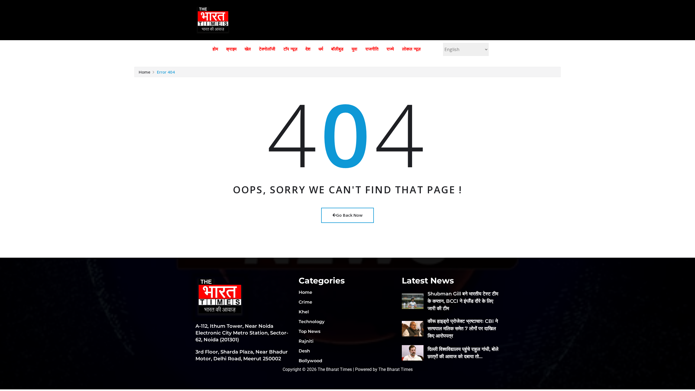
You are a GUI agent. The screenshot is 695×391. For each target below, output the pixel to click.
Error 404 (166, 72)
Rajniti (306, 341)
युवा (354, 49)
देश (307, 49)
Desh (304, 351)
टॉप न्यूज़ (290, 49)
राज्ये (390, 49)
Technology (311, 321)
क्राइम (231, 49)
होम (215, 49)
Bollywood (310, 360)
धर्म (320, 49)
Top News (309, 331)
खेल (248, 49)
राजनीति (371, 49)
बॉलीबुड (337, 49)
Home (144, 72)
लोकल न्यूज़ (411, 49)
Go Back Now (349, 215)
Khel (304, 311)
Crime (305, 302)
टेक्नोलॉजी (267, 49)
